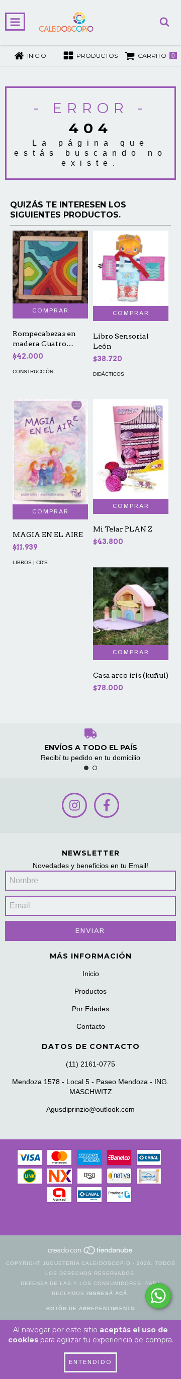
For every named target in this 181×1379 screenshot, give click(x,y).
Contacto (90, 1026)
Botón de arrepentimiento (90, 1308)
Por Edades (90, 1009)
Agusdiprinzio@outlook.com (90, 1109)
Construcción (33, 371)
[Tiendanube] (91, 1253)
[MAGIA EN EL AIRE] (50, 451)
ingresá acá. (107, 1293)
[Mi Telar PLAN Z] (130, 449)
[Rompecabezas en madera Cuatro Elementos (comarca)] (50, 267)
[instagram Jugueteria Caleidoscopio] (74, 805)
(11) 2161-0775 (90, 1064)
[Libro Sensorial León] (130, 268)
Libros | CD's (30, 562)
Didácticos (108, 374)
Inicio (90, 974)
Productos (90, 991)
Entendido (90, 1362)
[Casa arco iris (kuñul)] (130, 606)
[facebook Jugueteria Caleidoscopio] (106, 805)
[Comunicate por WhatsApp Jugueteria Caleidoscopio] (158, 1296)
